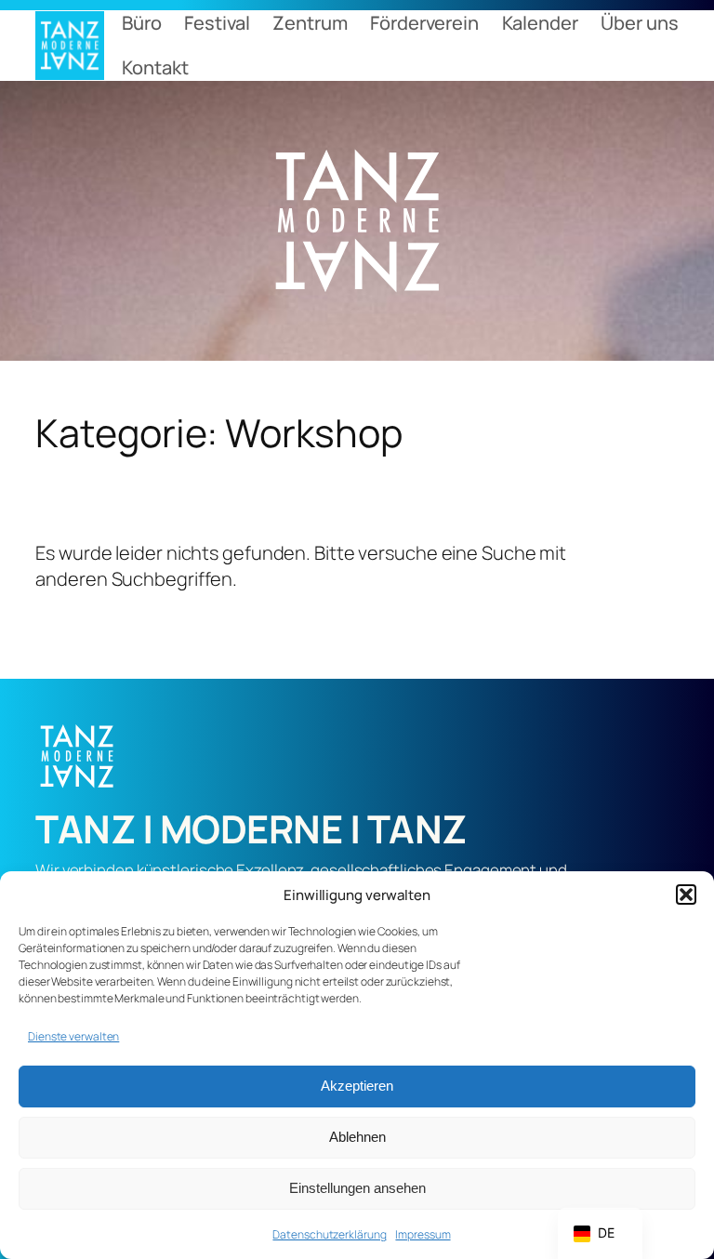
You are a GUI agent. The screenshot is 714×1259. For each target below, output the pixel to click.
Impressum (422, 1234)
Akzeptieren (357, 1085)
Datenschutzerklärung (329, 1234)
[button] (686, 894)
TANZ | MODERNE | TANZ (251, 828)
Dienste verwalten (73, 1036)
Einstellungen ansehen (357, 1188)
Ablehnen (357, 1137)
